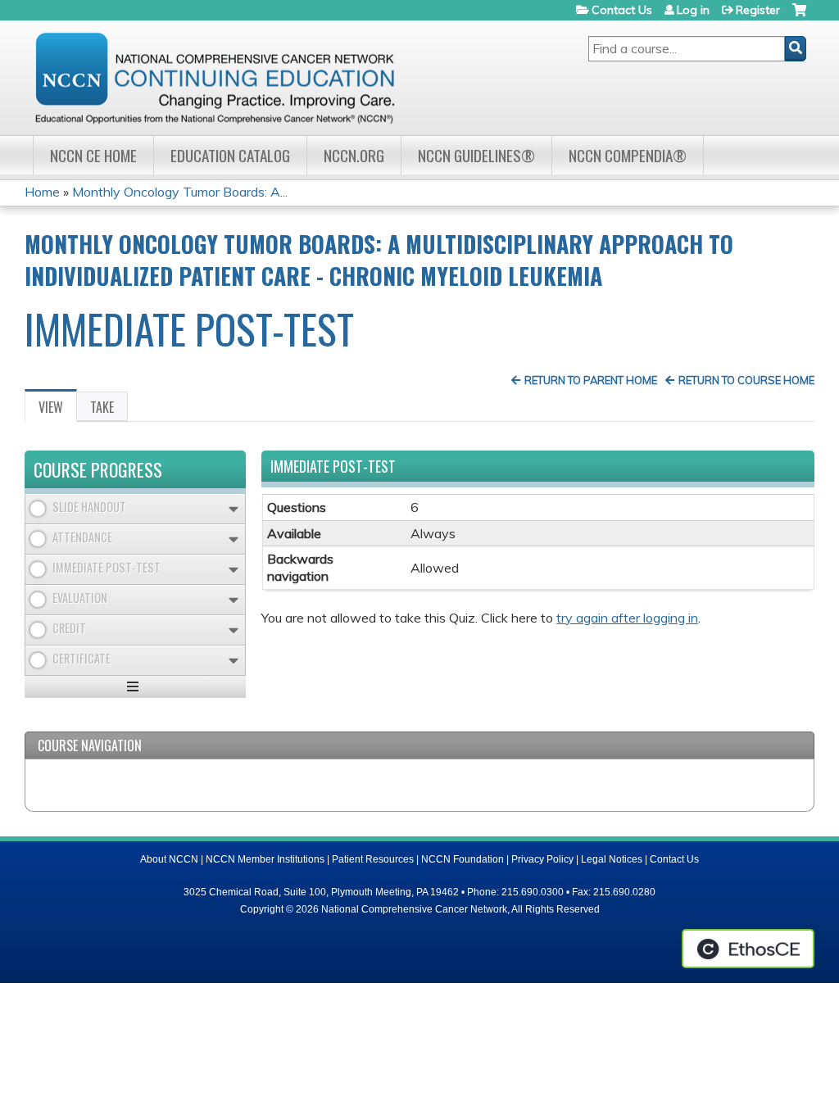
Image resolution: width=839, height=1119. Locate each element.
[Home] (215, 77)
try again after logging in (627, 617)
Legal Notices (611, 859)
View (58, 409)
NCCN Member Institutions (265, 859)
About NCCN (169, 859)
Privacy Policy (542, 859)
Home (42, 191)
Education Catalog (230, 155)
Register (758, 10)
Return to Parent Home (590, 380)
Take (102, 407)
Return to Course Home (746, 380)
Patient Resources (373, 859)
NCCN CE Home (93, 155)
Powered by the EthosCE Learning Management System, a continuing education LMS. (748, 948)
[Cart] (799, 16)
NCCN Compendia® (628, 155)
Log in (693, 10)
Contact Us (622, 10)
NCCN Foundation (462, 859)
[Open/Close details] (233, 509)
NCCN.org (354, 155)
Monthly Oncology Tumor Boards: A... (180, 191)
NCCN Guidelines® (476, 155)
